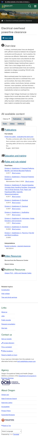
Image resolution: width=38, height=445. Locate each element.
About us (4, 312)
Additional (21, 123)
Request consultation (8, 324)
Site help (4, 328)
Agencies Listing (6, 403)
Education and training (15, 155)
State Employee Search (9, 398)
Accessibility (5, 407)
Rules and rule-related (15, 161)
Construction (5, 290)
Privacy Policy (6, 411)
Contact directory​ (8, 343)
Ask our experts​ (6, 339)
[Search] (29, 6)
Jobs (3, 316)
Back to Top (7, 426)
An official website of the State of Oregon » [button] (17, 2)
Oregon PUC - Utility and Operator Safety (18, 273)
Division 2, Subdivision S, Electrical (16, 200)
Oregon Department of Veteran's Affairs (7, 420)
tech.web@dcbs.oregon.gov (26, 361)
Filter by (5, 119)
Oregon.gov (5, 395)
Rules (5, 123)
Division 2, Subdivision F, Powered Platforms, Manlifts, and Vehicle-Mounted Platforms (19, 169)
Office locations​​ (7, 351)
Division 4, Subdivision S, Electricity (16, 227)
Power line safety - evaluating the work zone (19, 137)
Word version (16, 173)
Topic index (8, 38)
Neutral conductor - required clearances (17, 246)
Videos (12, 123)
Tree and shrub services (9, 297)
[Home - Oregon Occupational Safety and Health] (2, 21)
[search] (29, 6)
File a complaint (6, 347)
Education (27, 119)
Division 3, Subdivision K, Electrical (16, 206)
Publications (17, 119)
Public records (6, 320)
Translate (16, 434)
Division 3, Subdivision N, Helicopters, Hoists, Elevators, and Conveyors (20, 219)
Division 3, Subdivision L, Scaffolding (17, 212)
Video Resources (13, 255)
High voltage (5, 293)
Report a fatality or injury (9, 355)
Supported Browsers (8, 415)
